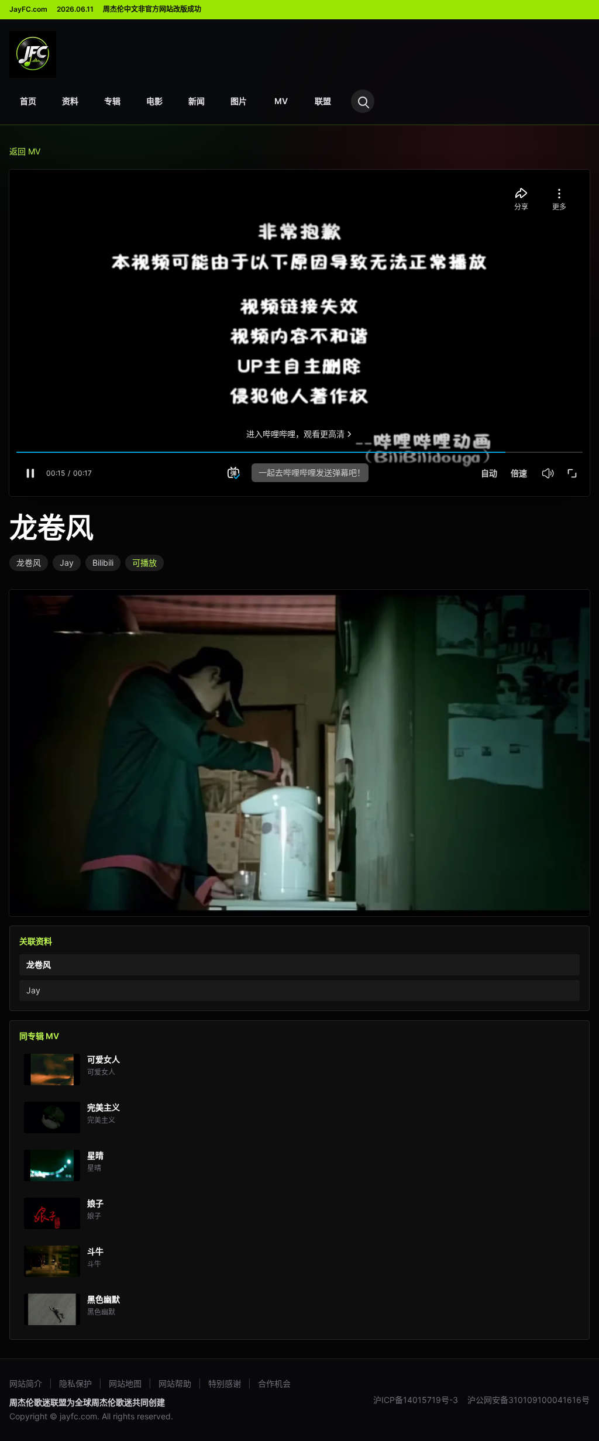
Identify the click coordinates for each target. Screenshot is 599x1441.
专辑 (112, 101)
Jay (67, 563)
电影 (154, 101)
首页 (28, 101)
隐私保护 (75, 1383)
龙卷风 (28, 563)
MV (281, 101)
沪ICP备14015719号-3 (415, 1400)
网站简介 (25, 1383)
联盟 (323, 101)
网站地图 (125, 1383)
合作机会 (274, 1383)
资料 (70, 101)
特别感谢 (224, 1383)
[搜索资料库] (362, 101)
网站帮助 (175, 1383)
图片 (238, 101)
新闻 (196, 101)
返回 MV (24, 151)
